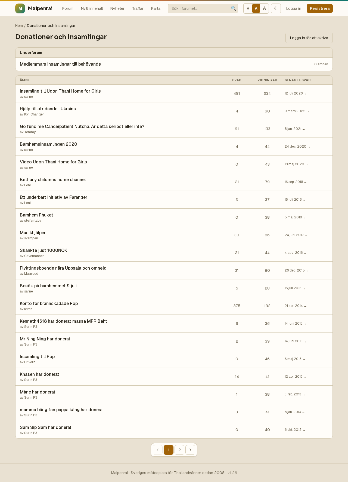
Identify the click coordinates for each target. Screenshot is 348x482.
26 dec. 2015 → (297, 270)
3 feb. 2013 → (295, 394)
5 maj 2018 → (295, 217)
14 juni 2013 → (296, 323)
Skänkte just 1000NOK (43, 250)
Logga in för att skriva (309, 37)
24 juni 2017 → (296, 235)
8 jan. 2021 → (295, 129)
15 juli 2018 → (295, 199)
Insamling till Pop (37, 356)
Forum (67, 8)
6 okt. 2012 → (295, 430)
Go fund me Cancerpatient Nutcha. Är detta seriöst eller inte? (82, 126)
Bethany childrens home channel (53, 179)
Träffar (138, 8)
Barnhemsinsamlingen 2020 (48, 144)
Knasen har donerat (39, 374)
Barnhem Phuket (36, 215)
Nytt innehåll (92, 8)
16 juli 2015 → (295, 288)
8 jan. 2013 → (295, 412)
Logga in (293, 8)
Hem (19, 25)
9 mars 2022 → (297, 111)
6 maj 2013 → (295, 359)
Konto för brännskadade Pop (49, 303)
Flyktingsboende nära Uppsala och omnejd (63, 268)
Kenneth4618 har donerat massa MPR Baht (63, 321)
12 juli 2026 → (296, 93)
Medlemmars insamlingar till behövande (60, 64)
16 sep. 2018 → (296, 182)
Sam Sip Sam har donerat (46, 427)
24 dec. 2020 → (297, 146)
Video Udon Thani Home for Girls (53, 162)
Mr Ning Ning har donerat (45, 339)
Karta (155, 8)
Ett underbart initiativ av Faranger (53, 197)
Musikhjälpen (33, 233)
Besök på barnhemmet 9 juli (48, 286)
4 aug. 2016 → (296, 253)
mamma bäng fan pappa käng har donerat (62, 410)
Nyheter (117, 8)
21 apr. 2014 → (296, 306)
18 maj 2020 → (296, 164)
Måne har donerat (37, 392)
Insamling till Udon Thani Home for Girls (60, 91)
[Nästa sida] (190, 450)
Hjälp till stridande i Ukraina (48, 109)
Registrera (320, 8)
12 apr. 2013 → (296, 376)
